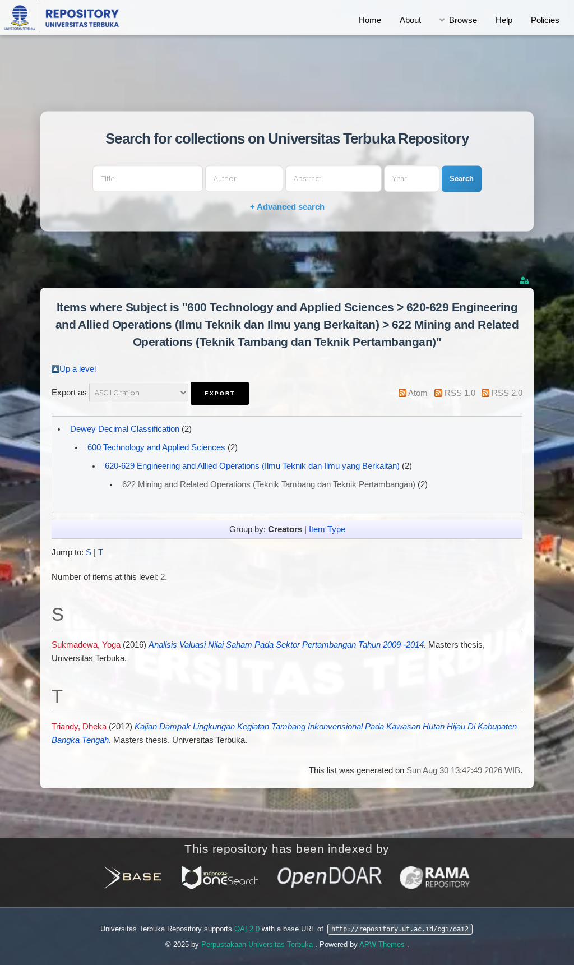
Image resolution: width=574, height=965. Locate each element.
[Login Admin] (525, 281)
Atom (418, 393)
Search (462, 178)
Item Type (327, 529)
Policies (545, 20)
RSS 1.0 (460, 393)
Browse (463, 20)
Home (370, 20)
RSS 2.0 (507, 393)
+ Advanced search (287, 207)
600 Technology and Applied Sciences (156, 447)
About (410, 20)
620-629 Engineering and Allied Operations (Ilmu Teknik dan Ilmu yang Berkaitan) (252, 465)
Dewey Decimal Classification (124, 428)
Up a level (77, 368)
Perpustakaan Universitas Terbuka (258, 944)
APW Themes (383, 944)
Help (504, 20)
